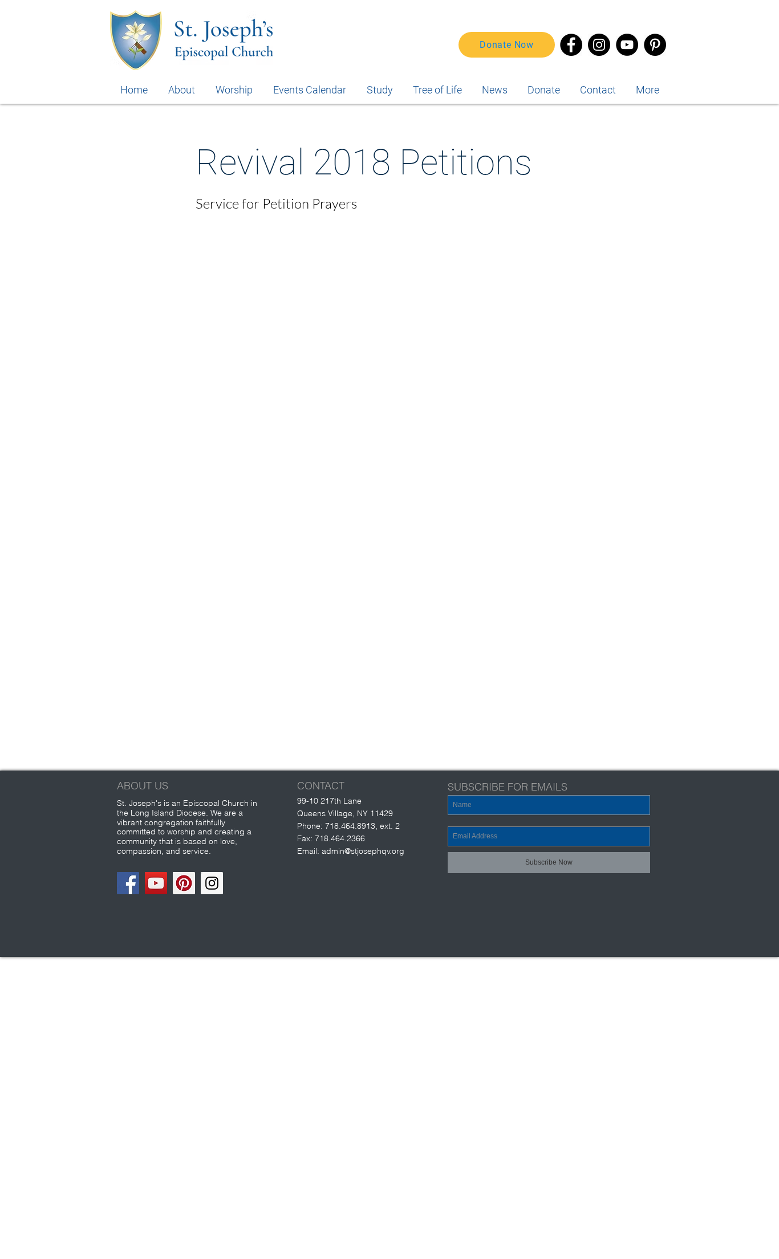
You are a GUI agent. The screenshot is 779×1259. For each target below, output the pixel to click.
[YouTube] (627, 45)
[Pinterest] (655, 45)
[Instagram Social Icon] (212, 883)
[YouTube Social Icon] (156, 883)
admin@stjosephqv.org (363, 851)
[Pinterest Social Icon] (184, 883)
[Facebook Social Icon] (128, 883)
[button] (647, 90)
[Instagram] (599, 45)
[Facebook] (571, 45)
